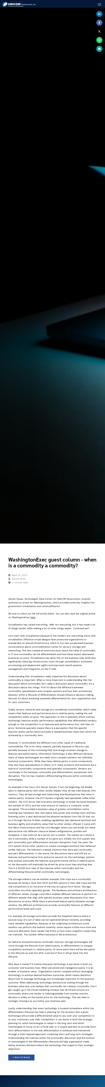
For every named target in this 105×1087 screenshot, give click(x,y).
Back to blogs (22, 1057)
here (32, 617)
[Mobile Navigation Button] (99, 4)
